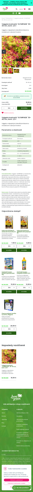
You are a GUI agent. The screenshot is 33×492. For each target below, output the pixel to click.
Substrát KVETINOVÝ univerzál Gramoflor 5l (9, 231)
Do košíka (24, 108)
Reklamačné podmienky (23, 446)
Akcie (3, 413)
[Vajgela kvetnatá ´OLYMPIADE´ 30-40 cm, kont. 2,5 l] (16, 51)
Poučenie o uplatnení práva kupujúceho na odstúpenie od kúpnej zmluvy (22, 435)
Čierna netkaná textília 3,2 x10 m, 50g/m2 (9, 314)
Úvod (3, 18)
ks (9, 108)
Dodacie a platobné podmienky (22, 425)
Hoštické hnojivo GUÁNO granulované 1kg (8, 273)
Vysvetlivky (19, 416)
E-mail (3, 454)
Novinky (4, 416)
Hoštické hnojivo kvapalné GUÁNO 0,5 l (23, 272)
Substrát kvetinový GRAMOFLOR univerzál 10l (24, 232)
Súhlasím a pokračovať (16, 480)
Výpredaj (4, 419)
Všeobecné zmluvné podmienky (22, 420)
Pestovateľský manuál (22, 429)
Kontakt (4, 426)
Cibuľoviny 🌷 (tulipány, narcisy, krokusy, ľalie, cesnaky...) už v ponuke (15, 2)
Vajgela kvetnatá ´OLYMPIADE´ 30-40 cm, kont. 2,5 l (9, 367)
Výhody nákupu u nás (22, 413)
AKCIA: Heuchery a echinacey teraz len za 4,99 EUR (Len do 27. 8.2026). (15, 3)
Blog (3, 423)
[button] (30, 486)
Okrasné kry (9, 18)
